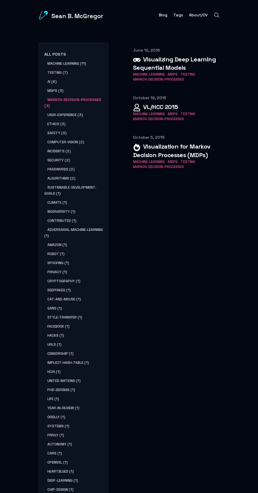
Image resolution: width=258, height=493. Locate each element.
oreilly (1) (56, 417)
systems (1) (58, 426)
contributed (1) (61, 220)
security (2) (58, 160)
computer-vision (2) (65, 142)
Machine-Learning (149, 74)
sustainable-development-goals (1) (70, 190)
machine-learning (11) (66, 63)
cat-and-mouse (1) (64, 299)
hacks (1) (55, 335)
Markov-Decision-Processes (158, 79)
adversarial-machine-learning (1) (73, 232)
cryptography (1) (63, 281)
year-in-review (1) (63, 408)
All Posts (55, 54)
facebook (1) (58, 326)
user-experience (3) (65, 115)
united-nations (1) (64, 380)
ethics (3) (56, 124)
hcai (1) (53, 371)
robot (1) (55, 254)
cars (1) (54, 453)
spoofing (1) (58, 263)
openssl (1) (57, 462)
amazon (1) (57, 244)
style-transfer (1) (64, 317)
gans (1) (54, 308)
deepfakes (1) (59, 290)
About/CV (198, 15)
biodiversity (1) (61, 211)
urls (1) (54, 344)
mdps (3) (55, 90)
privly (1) (55, 435)
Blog (163, 15)
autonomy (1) (59, 444)
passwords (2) (61, 169)
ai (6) (52, 81)
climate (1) (57, 202)
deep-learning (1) (62, 480)
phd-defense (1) (61, 390)
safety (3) (57, 133)
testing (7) (57, 72)
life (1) (53, 399)
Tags (178, 15)
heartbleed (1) (60, 471)
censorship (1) (60, 353)
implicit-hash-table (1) (68, 362)
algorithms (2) (61, 178)
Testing (188, 74)
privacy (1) (57, 272)
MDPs (173, 74)
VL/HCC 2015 (160, 107)
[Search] (217, 15)
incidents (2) (59, 151)
